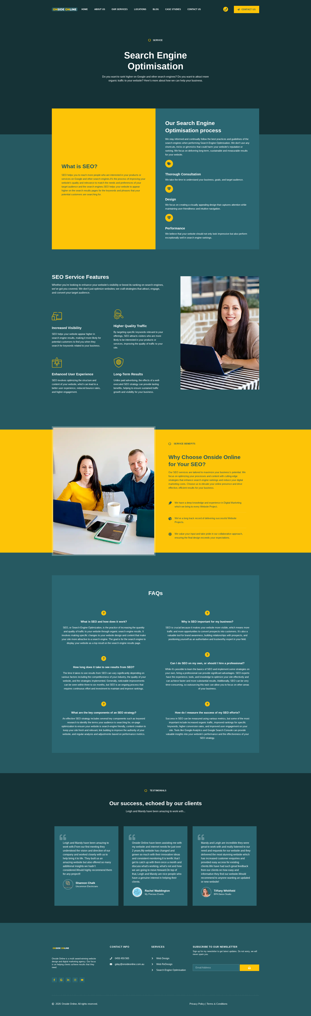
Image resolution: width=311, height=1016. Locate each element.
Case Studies (173, 9)
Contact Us (194, 9)
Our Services (120, 9)
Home (84, 9)
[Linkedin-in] (68, 979)
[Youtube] (82, 979)
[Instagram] (75, 979)
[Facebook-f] (54, 979)
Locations (140, 9)
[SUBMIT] (249, 968)
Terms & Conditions (217, 1003)
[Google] (61, 979)
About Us (99, 9)
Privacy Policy (197, 1003)
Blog (156, 9)
